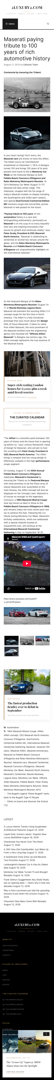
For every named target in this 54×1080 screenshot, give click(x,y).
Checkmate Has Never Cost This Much (23, 841)
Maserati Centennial (38, 762)
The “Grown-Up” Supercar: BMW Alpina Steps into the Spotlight (23, 1064)
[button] (48, 24)
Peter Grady (42, 782)
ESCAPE (6, 984)
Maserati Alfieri (18, 750)
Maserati (30, 747)
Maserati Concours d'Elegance (19, 766)
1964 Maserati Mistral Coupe (21, 731)
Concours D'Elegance (14, 739)
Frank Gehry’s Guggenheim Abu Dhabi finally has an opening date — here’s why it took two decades (27, 882)
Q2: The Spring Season (13, 1004)
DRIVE (5, 970)
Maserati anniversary (37, 750)
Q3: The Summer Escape (13, 1009)
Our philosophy (10, 945)
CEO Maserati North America (34, 735)
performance (42, 461)
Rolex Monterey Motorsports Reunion (22, 786)
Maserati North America (37, 770)
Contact (7, 955)
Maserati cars (20, 762)
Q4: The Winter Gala (12, 1014)
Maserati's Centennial (15, 774)
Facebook (7, 1029)
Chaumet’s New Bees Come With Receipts (25, 901)
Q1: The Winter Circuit (13, 1000)
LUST (5, 975)
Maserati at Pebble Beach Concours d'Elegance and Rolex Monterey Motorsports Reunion (26, 758)
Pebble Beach (27, 782)
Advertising (8, 950)
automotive (10, 217)
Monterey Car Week (28, 778)
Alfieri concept (11, 735)
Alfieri (40, 731)
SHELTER (6, 980)
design (44, 321)
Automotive (13, 727)
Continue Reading (15, 1072)
